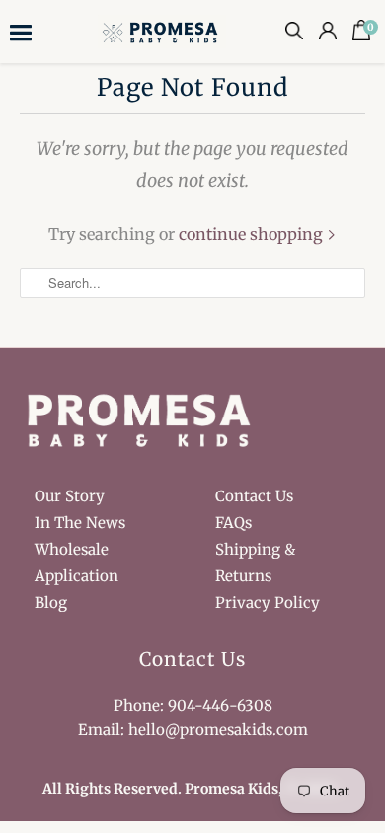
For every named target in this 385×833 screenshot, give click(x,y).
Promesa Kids (231, 788)
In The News (80, 522)
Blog (51, 602)
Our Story (70, 496)
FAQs (233, 522)
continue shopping (253, 234)
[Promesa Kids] (162, 31)
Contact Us (254, 496)
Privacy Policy (267, 602)
